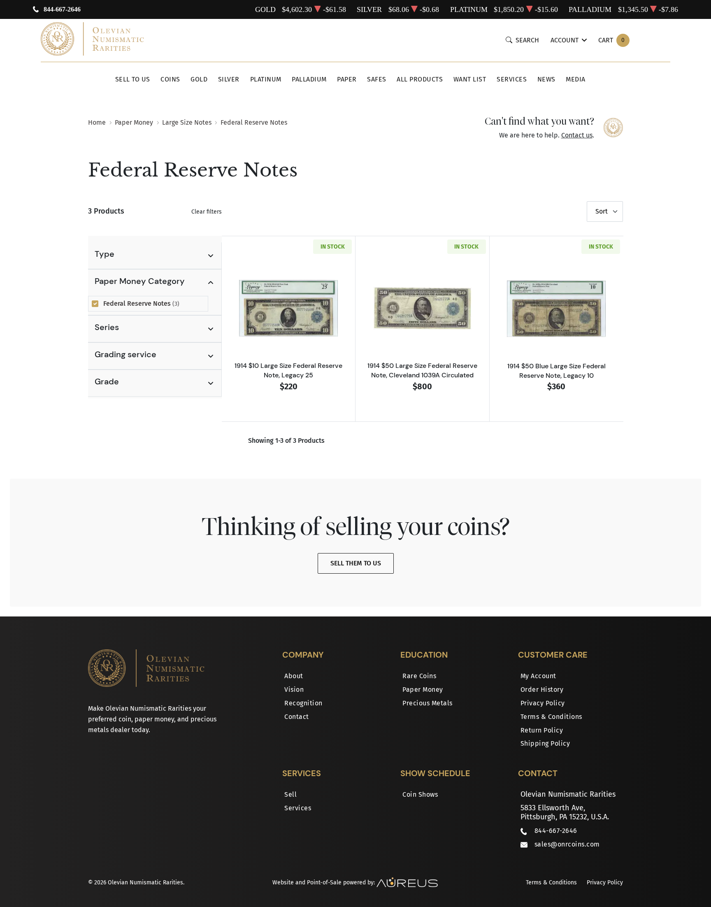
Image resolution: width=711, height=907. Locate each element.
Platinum (265, 79)
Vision (294, 689)
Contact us (576, 135)
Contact (296, 717)
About (293, 676)
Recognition (303, 703)
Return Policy (541, 730)
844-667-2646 (62, 9)
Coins (170, 79)
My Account (538, 676)
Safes (376, 79)
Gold (199, 79)
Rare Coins (419, 676)
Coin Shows (420, 794)
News (546, 79)
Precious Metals (427, 703)
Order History (542, 689)
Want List (469, 79)
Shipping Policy (545, 743)
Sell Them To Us (355, 563)
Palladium (309, 79)
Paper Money (422, 689)
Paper (347, 79)
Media (576, 79)
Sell (290, 794)
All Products (420, 79)
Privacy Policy (542, 703)
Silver (228, 79)
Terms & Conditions (551, 717)
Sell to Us (132, 79)
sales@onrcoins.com (567, 844)
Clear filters (206, 211)
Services (512, 79)
